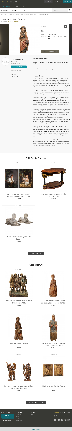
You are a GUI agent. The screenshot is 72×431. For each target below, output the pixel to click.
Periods (17, 418)
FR (55, 1)
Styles (17, 416)
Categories (18, 414)
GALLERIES (20, 6)
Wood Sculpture (24, 14)
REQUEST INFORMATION (50, 51)
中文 (60, 1)
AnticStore (3, 14)
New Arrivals (4, 10)
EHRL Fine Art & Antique (17, 60)
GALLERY (13, 75)
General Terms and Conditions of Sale (40, 428)
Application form (7, 420)
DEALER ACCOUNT (5, 412)
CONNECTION (67, 1)
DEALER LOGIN (7, 416)
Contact (55, 417)
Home (55, 415)
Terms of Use (27, 428)
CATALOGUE (6, 6)
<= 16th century (33, 14)
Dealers (32, 414)
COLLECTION (14, 76)
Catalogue (10, 14)
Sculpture (17, 14)
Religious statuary (49, 69)
